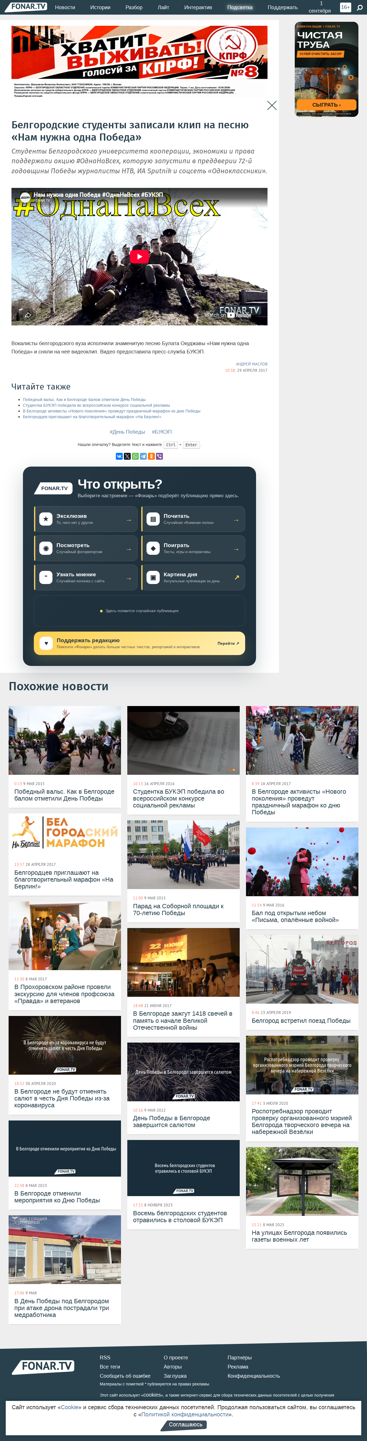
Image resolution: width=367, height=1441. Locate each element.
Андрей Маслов (252, 364)
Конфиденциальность (254, 1376)
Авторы (173, 1366)
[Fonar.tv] (25, 7)
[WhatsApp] (135, 456)
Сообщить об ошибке (125, 1376)
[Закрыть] (272, 105)
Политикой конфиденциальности (185, 1414)
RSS (105, 1357)
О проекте (176, 1357)
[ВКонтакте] (119, 456)
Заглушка (175, 1376)
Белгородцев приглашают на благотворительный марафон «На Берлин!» (92, 417)
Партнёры (240, 1357)
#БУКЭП (162, 431)
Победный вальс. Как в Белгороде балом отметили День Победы (84, 399)
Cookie (69, 1407)
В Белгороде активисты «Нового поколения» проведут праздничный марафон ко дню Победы (111, 411)
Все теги (110, 1366)
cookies (152, 1394)
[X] (127, 456)
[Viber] (159, 456)
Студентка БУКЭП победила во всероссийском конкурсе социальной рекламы (96, 405)
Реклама (238, 1366)
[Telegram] (143, 456)
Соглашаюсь (185, 1424)
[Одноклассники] (151, 456)
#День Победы (127, 431)
